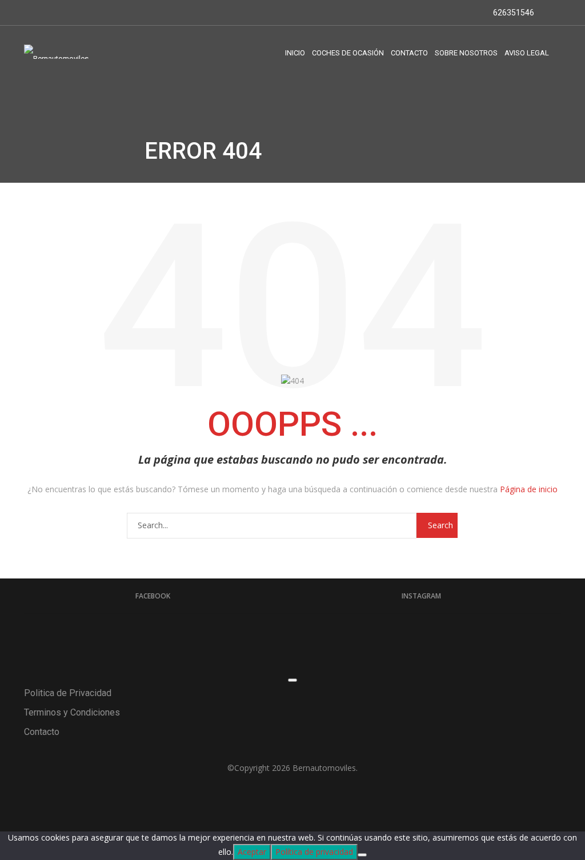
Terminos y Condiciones (72, 712)
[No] (362, 855)
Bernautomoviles (324, 767)
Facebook (152, 596)
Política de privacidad (314, 851)
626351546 (512, 12)
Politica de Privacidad (67, 693)
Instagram (421, 596)
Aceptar (252, 851)
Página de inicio (529, 489)
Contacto (41, 731)
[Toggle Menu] (292, 680)
